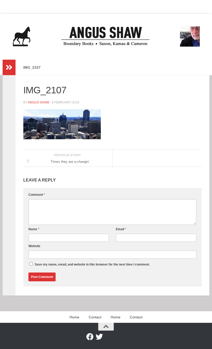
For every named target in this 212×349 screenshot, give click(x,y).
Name (33, 229)
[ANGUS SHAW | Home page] (106, 36)
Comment (36, 195)
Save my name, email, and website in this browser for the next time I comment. (92, 264)
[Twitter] (99, 336)
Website (34, 246)
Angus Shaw (38, 102)
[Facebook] (90, 336)
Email (121, 229)
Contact (29, 6)
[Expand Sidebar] (9, 67)
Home (11, 6)
